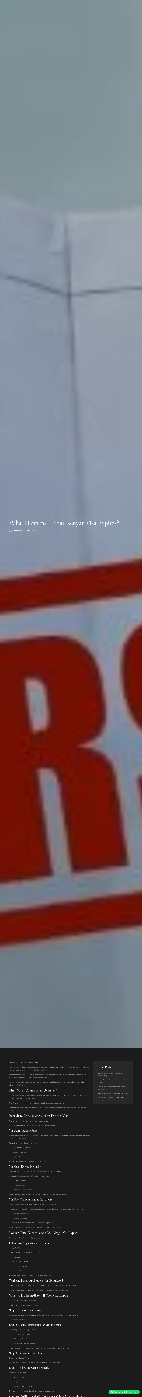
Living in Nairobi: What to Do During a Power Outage (110, 1074)
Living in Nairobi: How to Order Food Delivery (110, 1098)
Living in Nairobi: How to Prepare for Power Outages (113, 1081)
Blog (12, 516)
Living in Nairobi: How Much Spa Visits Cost (112, 1093)
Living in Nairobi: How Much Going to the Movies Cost (112, 1087)
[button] (124, 1392)
